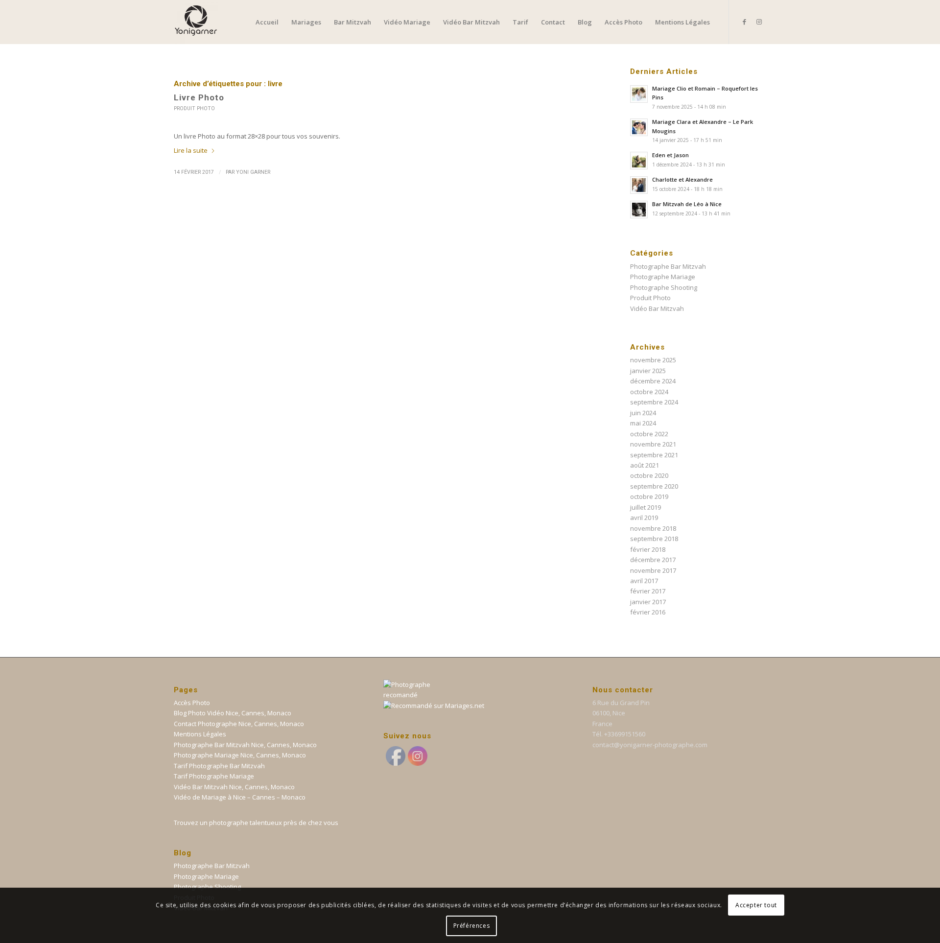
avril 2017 (644, 580)
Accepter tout (756, 904)
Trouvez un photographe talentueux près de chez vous (256, 822)
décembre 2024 (653, 381)
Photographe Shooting (663, 287)
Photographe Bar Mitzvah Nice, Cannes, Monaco (245, 744)
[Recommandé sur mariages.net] (433, 705)
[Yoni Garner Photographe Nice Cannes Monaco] (196, 22)
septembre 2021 (654, 454)
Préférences (471, 925)
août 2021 (644, 465)
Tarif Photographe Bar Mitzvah (219, 765)
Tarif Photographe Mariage (214, 776)
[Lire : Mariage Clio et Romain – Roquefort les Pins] (639, 94)
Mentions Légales (200, 734)
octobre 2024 (649, 391)
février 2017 (647, 591)
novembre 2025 (653, 359)
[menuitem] (267, 22)
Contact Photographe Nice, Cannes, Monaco (239, 723)
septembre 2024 (654, 402)
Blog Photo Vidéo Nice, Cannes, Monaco (232, 712)
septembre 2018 (654, 538)
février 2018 (647, 549)
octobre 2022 (649, 433)
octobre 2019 (649, 496)
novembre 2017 (653, 570)
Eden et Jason (670, 155)
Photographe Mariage (662, 276)
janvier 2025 (648, 370)
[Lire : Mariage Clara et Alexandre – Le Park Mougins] (639, 127)
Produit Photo (194, 108)
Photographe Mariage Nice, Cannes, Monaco (240, 755)
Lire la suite (191, 150)
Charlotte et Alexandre (682, 179)
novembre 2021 (653, 444)
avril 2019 (644, 517)
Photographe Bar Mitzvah (668, 266)
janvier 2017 (648, 601)
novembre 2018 (653, 528)
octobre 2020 (649, 475)
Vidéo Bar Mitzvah (657, 308)
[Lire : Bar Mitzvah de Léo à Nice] (639, 209)
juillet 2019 (645, 507)
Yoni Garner (253, 172)
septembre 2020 (654, 486)
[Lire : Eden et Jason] (639, 160)
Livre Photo (199, 97)
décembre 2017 (653, 559)
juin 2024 (643, 412)
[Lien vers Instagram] (759, 21)
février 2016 (647, 612)
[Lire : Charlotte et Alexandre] (639, 185)
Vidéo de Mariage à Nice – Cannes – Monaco (240, 797)
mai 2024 (643, 423)
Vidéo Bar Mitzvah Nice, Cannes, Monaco (234, 786)
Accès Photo (192, 702)
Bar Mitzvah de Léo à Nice (687, 204)
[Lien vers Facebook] (744, 21)
